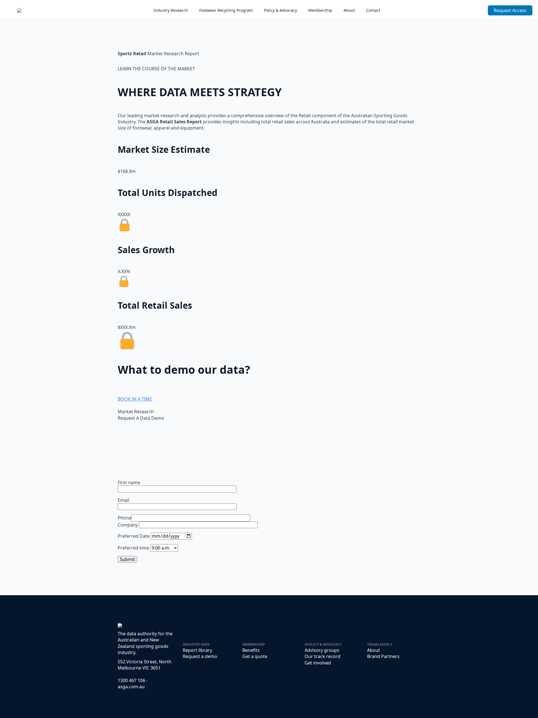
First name (129, 482)
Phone (124, 518)
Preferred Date (134, 536)
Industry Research (171, 10)
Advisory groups (322, 650)
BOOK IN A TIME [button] (135, 399)
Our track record (322, 656)
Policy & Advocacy (280, 10)
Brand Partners (383, 656)
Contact (373, 10)
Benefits (251, 650)
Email (123, 500)
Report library (197, 650)
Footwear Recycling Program (226, 10)
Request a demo (200, 656)
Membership (320, 10)
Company (128, 525)
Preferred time (134, 548)
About (349, 10)
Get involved (318, 663)
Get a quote (254, 656)
